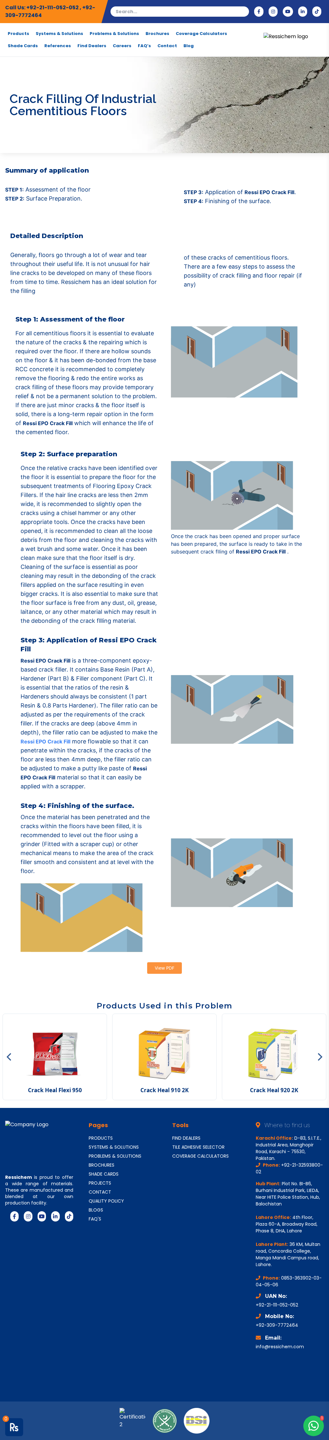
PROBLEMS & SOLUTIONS (115, 1156)
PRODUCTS (101, 1138)
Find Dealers (91, 46)
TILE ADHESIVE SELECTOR (198, 1147)
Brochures (157, 34)
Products (18, 34)
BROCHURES (101, 1165)
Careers (122, 46)
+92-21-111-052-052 (53, 7)
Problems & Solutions (114, 34)
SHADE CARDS (104, 1174)
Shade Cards (23, 46)
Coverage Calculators (201, 34)
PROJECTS (100, 1183)
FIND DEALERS (186, 1138)
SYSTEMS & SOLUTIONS (114, 1147)
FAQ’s (144, 46)
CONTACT (100, 1192)
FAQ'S (95, 1219)
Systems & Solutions (59, 34)
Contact (167, 46)
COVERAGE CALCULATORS (200, 1156)
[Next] (319, 1056)
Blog (188, 46)
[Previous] (9, 1056)
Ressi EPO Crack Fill (45, 741)
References (57, 46)
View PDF (164, 968)
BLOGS (96, 1210)
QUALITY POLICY (106, 1201)
